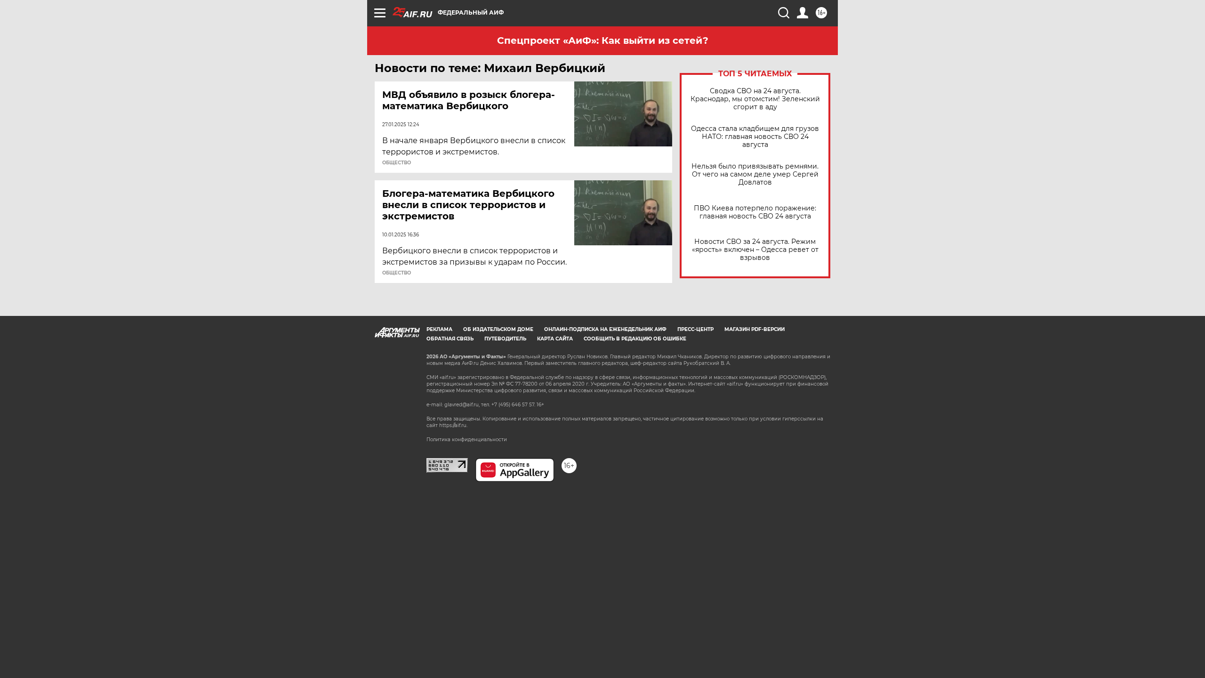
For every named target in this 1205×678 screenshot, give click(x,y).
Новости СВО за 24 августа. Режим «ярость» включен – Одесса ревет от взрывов (755, 250)
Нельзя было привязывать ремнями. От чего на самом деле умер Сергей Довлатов (755, 174)
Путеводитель (505, 339)
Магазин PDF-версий (754, 329)
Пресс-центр (695, 329)
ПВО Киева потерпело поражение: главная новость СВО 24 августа (755, 212)
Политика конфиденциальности (466, 439)
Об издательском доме (498, 329)
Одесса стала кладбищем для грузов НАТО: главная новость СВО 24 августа (755, 137)
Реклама (439, 329)
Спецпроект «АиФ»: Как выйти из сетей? (602, 40)
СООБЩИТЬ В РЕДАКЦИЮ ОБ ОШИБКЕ (635, 339)
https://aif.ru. (453, 425)
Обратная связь (450, 339)
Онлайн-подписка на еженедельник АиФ (605, 329)
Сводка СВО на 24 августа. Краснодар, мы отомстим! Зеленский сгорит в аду (755, 99)
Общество (396, 163)
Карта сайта (555, 339)
